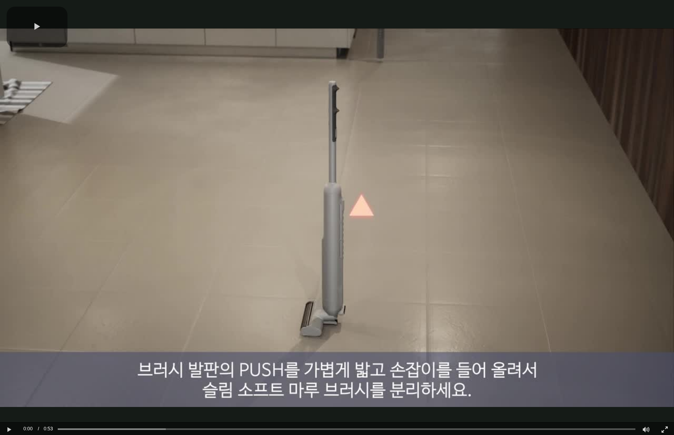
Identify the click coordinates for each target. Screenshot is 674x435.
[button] (37, 27)
